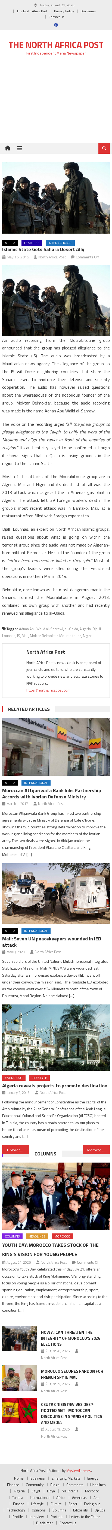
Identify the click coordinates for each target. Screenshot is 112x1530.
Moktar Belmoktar (44, 635)
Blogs (55, 1484)
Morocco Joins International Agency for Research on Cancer (19, 1150)
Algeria (85, 629)
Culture (56, 1504)
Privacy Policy (64, 11)
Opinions (39, 1510)
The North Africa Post (32, 11)
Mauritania (70, 1491)
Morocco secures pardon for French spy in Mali (72, 1374)
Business (37, 1478)
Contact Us (56, 16)
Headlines (37, 1236)
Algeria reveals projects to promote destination (54, 1085)
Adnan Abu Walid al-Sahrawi (41, 629)
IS (18, 635)
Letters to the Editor (84, 1516)
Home (19, 1478)
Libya (51, 1491)
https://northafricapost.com (48, 690)
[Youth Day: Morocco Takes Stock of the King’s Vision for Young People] (56, 1196)
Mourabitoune (70, 635)
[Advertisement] (56, 102)
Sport (73, 1504)
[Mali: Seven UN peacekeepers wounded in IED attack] (56, 893)
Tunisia (17, 1497)
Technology (16, 1510)
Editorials (80, 1510)
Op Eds (100, 1510)
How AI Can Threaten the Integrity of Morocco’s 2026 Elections (70, 1338)
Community (34, 1484)
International (60, 242)
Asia (97, 1497)
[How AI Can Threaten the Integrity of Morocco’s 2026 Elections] (19, 1338)
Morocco (62, 1236)
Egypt (36, 1491)
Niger (87, 635)
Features (31, 242)
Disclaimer (88, 11)
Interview (37, 1516)
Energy (92, 1478)
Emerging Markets (66, 1478)
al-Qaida (71, 629)
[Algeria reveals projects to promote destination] (56, 1037)
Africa (10, 242)
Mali (25, 635)
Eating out (14, 1077)
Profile (18, 1516)
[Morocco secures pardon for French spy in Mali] (19, 1378)
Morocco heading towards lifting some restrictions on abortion (98, 1150)
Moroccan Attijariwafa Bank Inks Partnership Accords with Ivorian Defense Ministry (51, 793)
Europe (18, 1504)
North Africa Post (52, 257)
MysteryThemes (78, 1470)
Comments (74, 1484)
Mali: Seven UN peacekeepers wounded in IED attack (51, 942)
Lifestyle (39, 1077)
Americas (79, 1497)
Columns (45, 1153)
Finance (13, 1484)
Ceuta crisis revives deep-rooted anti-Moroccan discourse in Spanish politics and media (71, 1413)
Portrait (57, 1516)
